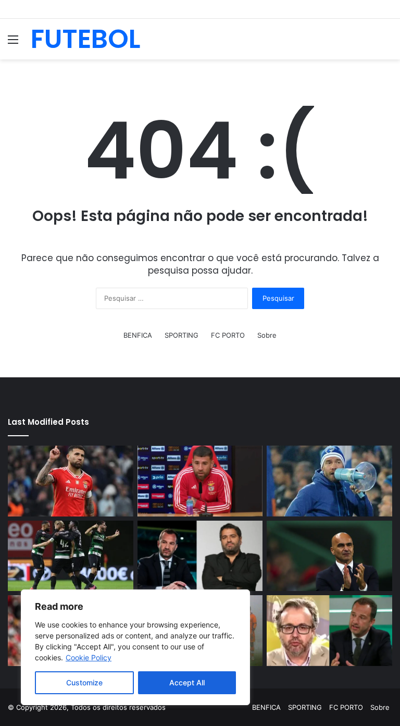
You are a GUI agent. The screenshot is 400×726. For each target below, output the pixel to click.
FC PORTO (228, 335)
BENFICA (137, 335)
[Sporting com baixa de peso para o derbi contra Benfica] (70, 556)
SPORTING (181, 335)
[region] (135, 647)
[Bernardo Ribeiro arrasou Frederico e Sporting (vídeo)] (200, 556)
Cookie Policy (88, 657)
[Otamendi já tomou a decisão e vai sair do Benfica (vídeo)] (70, 481)
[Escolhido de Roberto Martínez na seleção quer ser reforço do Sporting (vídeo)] (329, 556)
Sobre (267, 335)
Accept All (187, 682)
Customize (84, 682)
